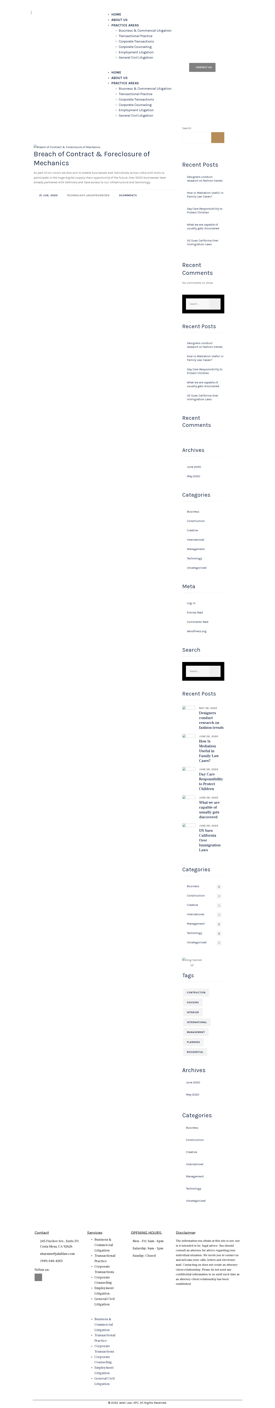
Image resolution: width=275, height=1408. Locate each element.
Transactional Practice (135, 36)
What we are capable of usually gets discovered (203, 226)
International (195, 539)
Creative (192, 530)
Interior (193, 1012)
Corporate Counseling (135, 47)
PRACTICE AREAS (125, 25)
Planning (193, 1042)
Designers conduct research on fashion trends (205, 178)
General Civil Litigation (136, 57)
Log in (191, 603)
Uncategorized (197, 567)
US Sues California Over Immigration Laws (202, 242)
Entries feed (195, 612)
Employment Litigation (136, 52)
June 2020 (194, 467)
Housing (193, 1002)
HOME (116, 14)
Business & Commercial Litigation (145, 30)
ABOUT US (119, 20)
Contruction (196, 992)
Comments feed (197, 622)
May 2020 (193, 476)
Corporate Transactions (136, 41)
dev (42, 144)
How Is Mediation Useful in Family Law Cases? (205, 194)
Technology (194, 558)
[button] (144, 67)
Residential (195, 1052)
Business (193, 511)
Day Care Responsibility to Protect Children (204, 210)
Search (186, 128)
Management (196, 549)
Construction (196, 521)
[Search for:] (203, 304)
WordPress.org (197, 631)
